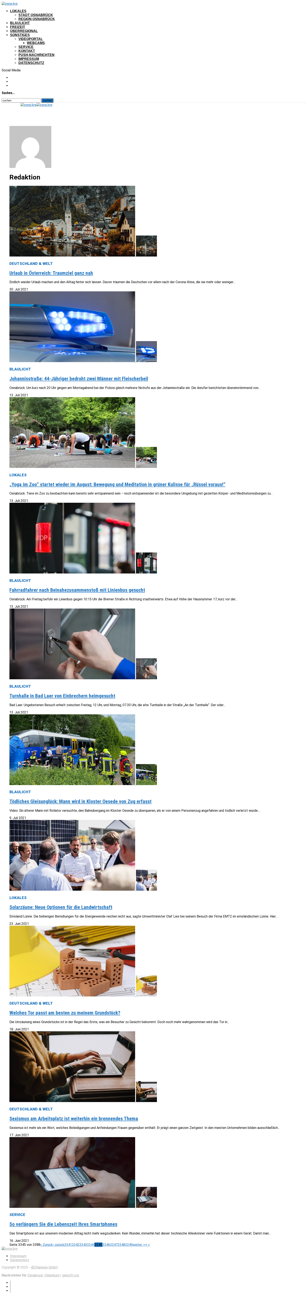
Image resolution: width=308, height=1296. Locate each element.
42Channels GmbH (44, 1267)
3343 (83, 1245)
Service (26, 47)
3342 (75, 1245)
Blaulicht (20, 23)
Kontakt (26, 51)
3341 (68, 1245)
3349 (129, 1245)
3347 (114, 1245)
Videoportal (30, 39)
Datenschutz (31, 63)
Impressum (28, 59)
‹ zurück (58, 1245)
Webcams (36, 43)
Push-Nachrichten (36, 55)
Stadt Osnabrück (35, 15)
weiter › (138, 1245)
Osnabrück (35, 1275)
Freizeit (17, 27)
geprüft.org (70, 1275)
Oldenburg (52, 1275)
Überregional (24, 31)
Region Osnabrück (36, 19)
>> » (147, 1245)
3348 (121, 1245)
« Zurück (46, 1245)
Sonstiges (20, 35)
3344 (90, 1245)
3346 (106, 1245)
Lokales (18, 11)
